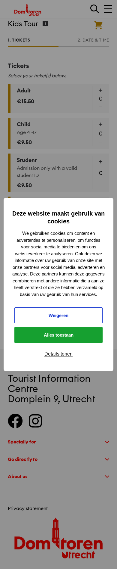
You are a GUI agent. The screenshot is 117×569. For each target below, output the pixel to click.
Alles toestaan (59, 334)
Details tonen (58, 353)
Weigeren (58, 315)
